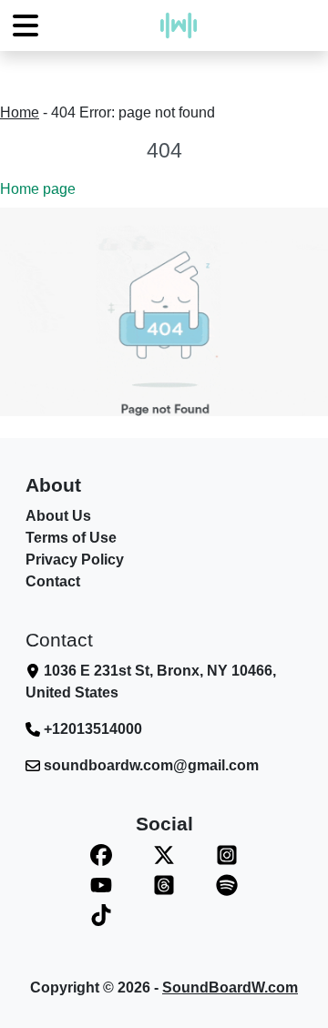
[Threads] (163, 884)
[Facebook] (100, 854)
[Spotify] (227, 884)
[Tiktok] (100, 914)
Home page (38, 189)
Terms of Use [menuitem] (71, 537)
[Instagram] (227, 854)
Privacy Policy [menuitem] (75, 559)
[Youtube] (100, 884)
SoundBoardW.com (230, 987)
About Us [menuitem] (58, 516)
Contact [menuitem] (53, 581)
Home (19, 112)
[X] (163, 854)
